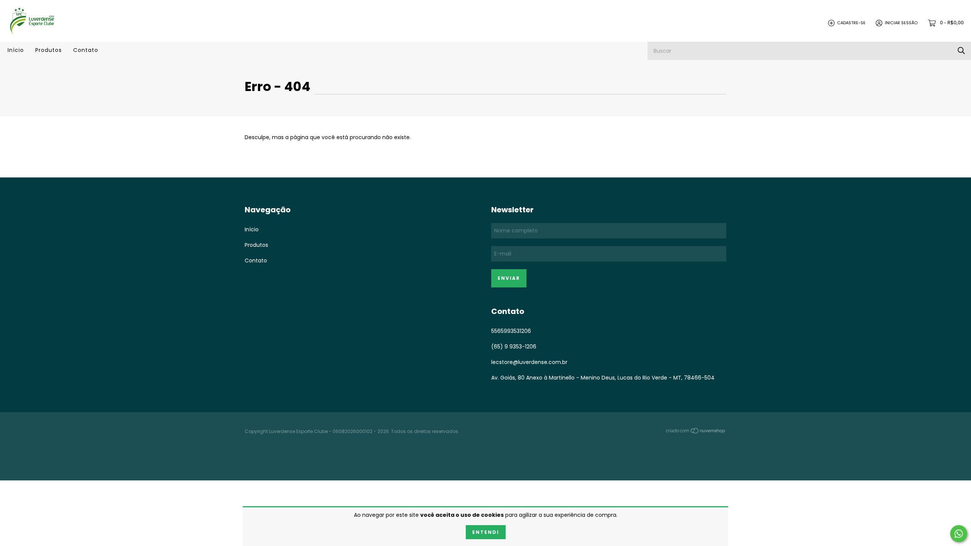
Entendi (485, 532)
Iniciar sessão (901, 23)
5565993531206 (511, 331)
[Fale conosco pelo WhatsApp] (958, 533)
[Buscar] (961, 51)
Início (16, 50)
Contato (85, 50)
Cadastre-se (851, 23)
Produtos (48, 50)
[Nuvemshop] (696, 432)
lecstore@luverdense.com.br (529, 362)
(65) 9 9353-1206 (513, 346)
